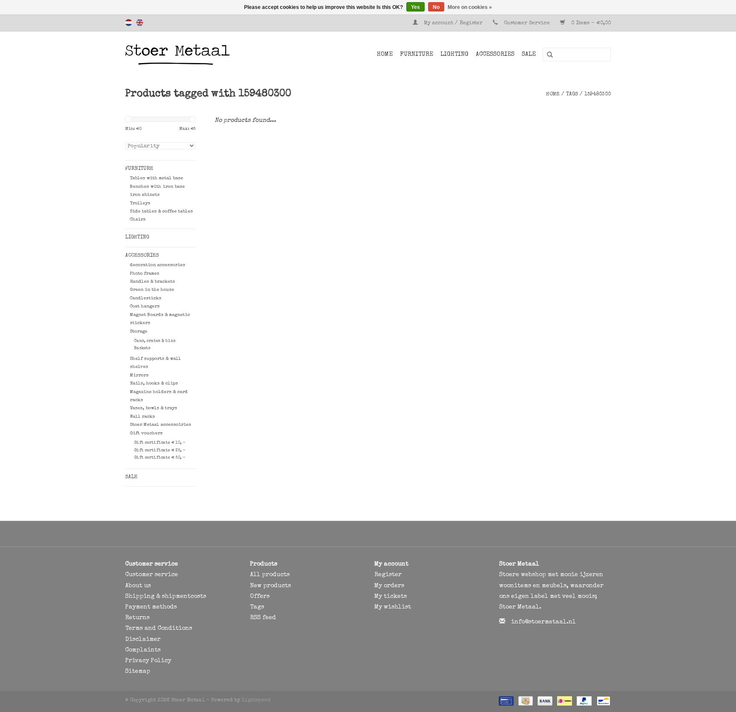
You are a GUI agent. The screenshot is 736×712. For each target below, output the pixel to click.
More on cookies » (470, 7)
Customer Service (527, 23)
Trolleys (140, 203)
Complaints (143, 650)
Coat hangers (145, 306)
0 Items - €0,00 (590, 23)
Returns (137, 618)
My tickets (390, 597)
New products (270, 586)
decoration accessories (157, 265)
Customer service (151, 575)
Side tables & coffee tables (161, 211)
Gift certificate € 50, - (159, 458)
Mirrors (139, 375)
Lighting (454, 54)
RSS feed (263, 618)
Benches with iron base (157, 186)
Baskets (142, 348)
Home (385, 54)
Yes (415, 7)
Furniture (416, 54)
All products (270, 575)
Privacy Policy (148, 661)
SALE (529, 54)
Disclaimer (143, 640)
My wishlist (392, 607)
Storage (138, 331)
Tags (572, 94)
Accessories (495, 54)
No (436, 7)
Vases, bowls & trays (153, 408)
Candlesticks (145, 298)
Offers (260, 597)
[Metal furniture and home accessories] (199, 54)
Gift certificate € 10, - (159, 443)
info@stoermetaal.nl (543, 622)
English (139, 22)
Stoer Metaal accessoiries (160, 424)
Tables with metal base (156, 178)
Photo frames (144, 273)
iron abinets (145, 194)
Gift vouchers (146, 433)
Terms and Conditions (158, 629)
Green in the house (152, 289)
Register (388, 575)
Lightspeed (256, 700)
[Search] (547, 55)
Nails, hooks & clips (154, 383)
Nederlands (128, 22)
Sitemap (137, 672)
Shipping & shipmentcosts (165, 597)
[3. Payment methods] (505, 700)
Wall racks (142, 416)
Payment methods (151, 607)
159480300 (597, 94)
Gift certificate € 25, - (159, 450)
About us (138, 586)
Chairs (138, 219)
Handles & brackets (152, 281)
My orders (389, 586)
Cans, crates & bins (154, 341)
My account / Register (453, 23)
